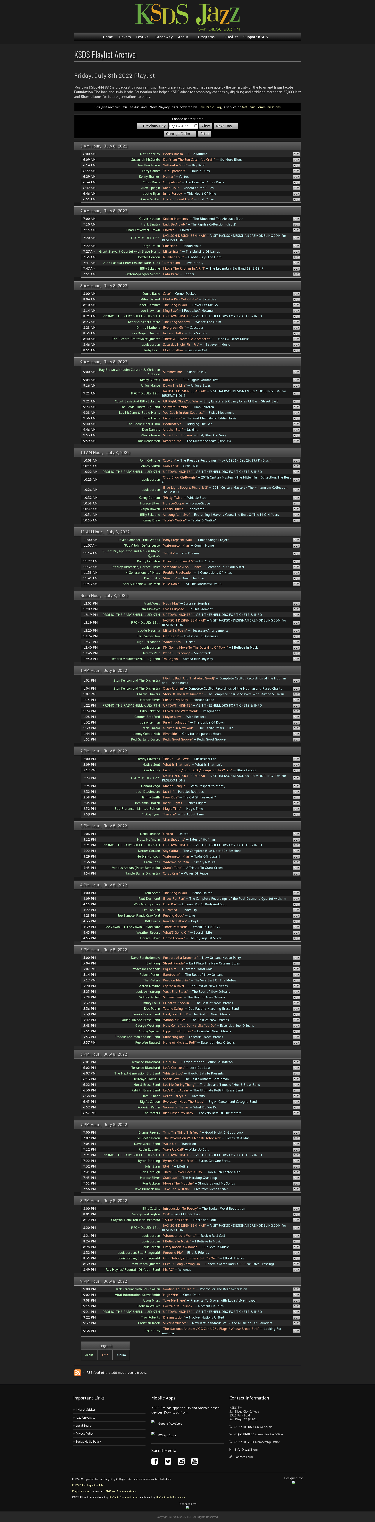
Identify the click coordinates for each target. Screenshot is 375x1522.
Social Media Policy (88, 1441)
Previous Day (154, 126)
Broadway (164, 37)
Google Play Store (170, 1423)
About (183, 37)
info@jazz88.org (246, 1449)
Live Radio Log (209, 107)
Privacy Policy (84, 1433)
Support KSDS (255, 37)
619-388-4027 (244, 1427)
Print (204, 134)
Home (108, 37)
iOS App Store (167, 1435)
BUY (296, 154)
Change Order (178, 134)
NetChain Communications (261, 107)
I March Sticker (85, 1409)
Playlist (231, 37)
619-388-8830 (244, 1434)
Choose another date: (188, 118)
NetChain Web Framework (170, 1497)
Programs (206, 37)
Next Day (224, 126)
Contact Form (244, 1457)
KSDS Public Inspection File (87, 1485)
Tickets (124, 37)
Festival (143, 37)
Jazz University (85, 1417)
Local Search (84, 1425)
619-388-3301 (244, 1442)
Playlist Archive (80, 1491)
